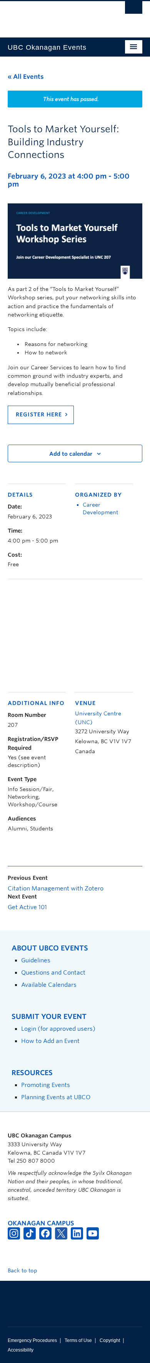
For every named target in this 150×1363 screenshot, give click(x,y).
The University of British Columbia (55, 15)
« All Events (26, 76)
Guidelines (35, 960)
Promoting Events (45, 1085)
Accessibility (20, 1350)
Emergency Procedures (32, 1340)
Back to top (23, 1270)
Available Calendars (49, 984)
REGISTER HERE (39, 414)
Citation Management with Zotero (55, 888)
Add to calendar (70, 454)
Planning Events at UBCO (55, 1097)
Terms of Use (78, 1340)
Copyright (110, 1340)
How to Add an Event (50, 1041)
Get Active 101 (27, 907)
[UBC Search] (133, 9)
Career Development (100, 508)
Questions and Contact (53, 972)
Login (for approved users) (58, 1028)
